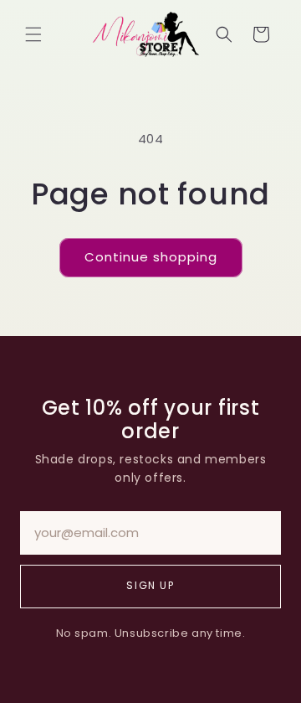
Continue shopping (150, 257)
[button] (33, 34)
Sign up (150, 585)
